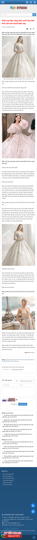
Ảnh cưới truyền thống (8, 478)
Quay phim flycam (7, 482)
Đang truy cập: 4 (14, 529)
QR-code (5, 529)
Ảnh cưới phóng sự (8, 476)
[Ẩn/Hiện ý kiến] (16, 380)
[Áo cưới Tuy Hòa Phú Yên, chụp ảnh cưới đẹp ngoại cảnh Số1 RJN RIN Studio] (18, 7)
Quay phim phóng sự (8, 480)
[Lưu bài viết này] (34, 29)
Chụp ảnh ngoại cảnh (8, 474)
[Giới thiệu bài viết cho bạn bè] (28, 29)
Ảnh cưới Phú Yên (7, 484)
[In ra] (31, 29)
